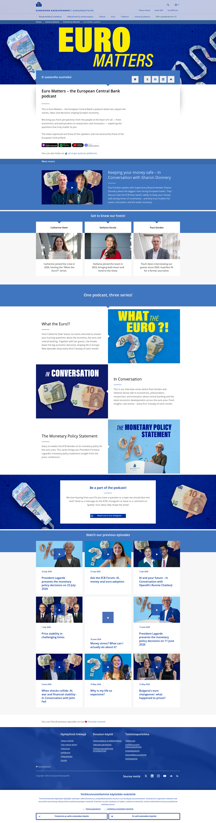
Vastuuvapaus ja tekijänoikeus (107, 741)
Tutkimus (125, 17)
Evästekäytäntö (132, 751)
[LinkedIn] (152, 776)
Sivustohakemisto (44, 766)
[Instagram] (158, 776)
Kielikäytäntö (131, 759)
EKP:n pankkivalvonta (165, 17)
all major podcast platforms (82, 153)
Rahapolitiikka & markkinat (50, 17)
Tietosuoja (130, 741)
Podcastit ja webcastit (71, 22)
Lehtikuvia (65, 753)
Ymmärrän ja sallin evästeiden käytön (72, 816)
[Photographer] (129, 257)
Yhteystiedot (66, 757)
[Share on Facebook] (155, 79)
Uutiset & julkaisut (142, 17)
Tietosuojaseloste (93, 809)
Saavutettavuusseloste (135, 755)
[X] (145, 776)
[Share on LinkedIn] (163, 79)
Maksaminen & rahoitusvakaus (80, 17)
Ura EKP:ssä (173, 10)
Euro (113, 17)
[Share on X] (147, 79)
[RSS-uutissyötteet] (177, 776)
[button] (172, 5)
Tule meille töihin (69, 745)
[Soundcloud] (171, 776)
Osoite (64, 761)
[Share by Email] (171, 79)
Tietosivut (65, 749)
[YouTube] (164, 776)
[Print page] (135, 79)
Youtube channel (96, 722)
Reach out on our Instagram (109, 516)
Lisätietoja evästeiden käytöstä (120, 809)
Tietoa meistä (144, 10)
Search (168, 5)
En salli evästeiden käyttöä (144, 816)
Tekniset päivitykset (102, 745)
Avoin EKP (159, 10)
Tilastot (102, 17)
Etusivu (39, 22)
